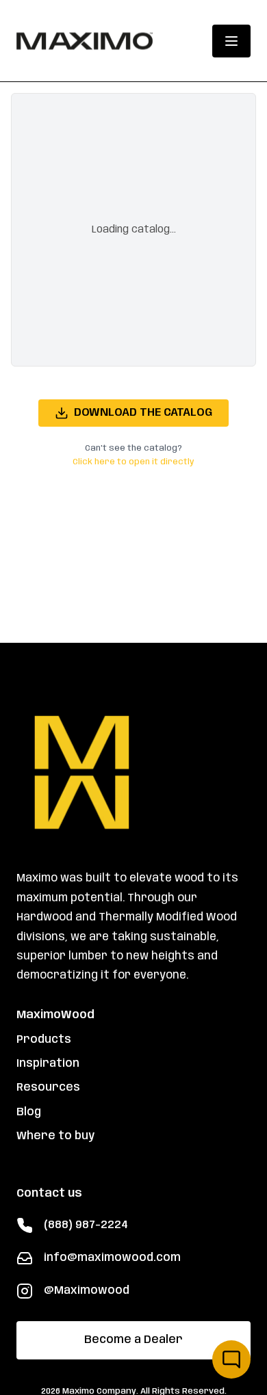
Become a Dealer (133, 1340)
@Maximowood (86, 1291)
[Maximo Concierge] (231, 1359)
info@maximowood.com (112, 1258)
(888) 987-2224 (86, 1225)
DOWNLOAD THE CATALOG (143, 412)
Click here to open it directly (133, 461)
